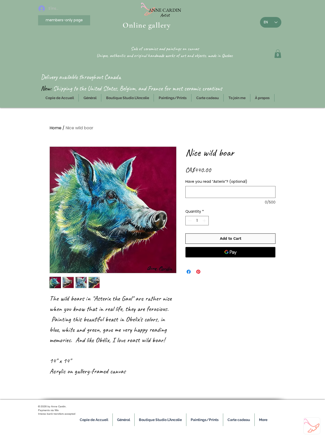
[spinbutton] (197, 220)
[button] (277, 53)
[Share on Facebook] (189, 272)
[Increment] (205, 220)
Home (55, 128)
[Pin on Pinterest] (198, 272)
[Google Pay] (230, 252)
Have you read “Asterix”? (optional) (216, 181)
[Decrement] (189, 220)
